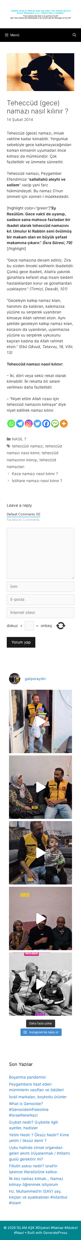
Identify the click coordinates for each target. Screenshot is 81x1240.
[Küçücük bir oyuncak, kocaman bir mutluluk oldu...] (40, 852)
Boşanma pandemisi (27, 1077)
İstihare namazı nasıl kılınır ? (37, 480)
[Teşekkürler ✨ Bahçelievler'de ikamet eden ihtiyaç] (40, 721)
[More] (64, 424)
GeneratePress (55, 1232)
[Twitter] (37, 424)
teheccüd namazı (27, 446)
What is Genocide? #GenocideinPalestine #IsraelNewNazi (29, 1109)
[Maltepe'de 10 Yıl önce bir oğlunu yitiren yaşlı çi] (40, 918)
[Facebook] (46, 424)
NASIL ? (19, 439)
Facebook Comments (23, 519)
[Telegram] (20, 424)
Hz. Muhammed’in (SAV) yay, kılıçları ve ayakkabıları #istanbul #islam (38, 1197)
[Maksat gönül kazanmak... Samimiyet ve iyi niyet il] (40, 984)
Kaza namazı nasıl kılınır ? (35, 473)
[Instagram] (29, 424)
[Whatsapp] (11, 424)
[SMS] (55, 424)
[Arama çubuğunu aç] (74, 35)
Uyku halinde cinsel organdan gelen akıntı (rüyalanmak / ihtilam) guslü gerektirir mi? (39, 1153)
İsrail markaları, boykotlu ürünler (38, 1097)
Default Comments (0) (23, 514)
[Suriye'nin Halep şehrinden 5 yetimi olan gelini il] (40, 787)
